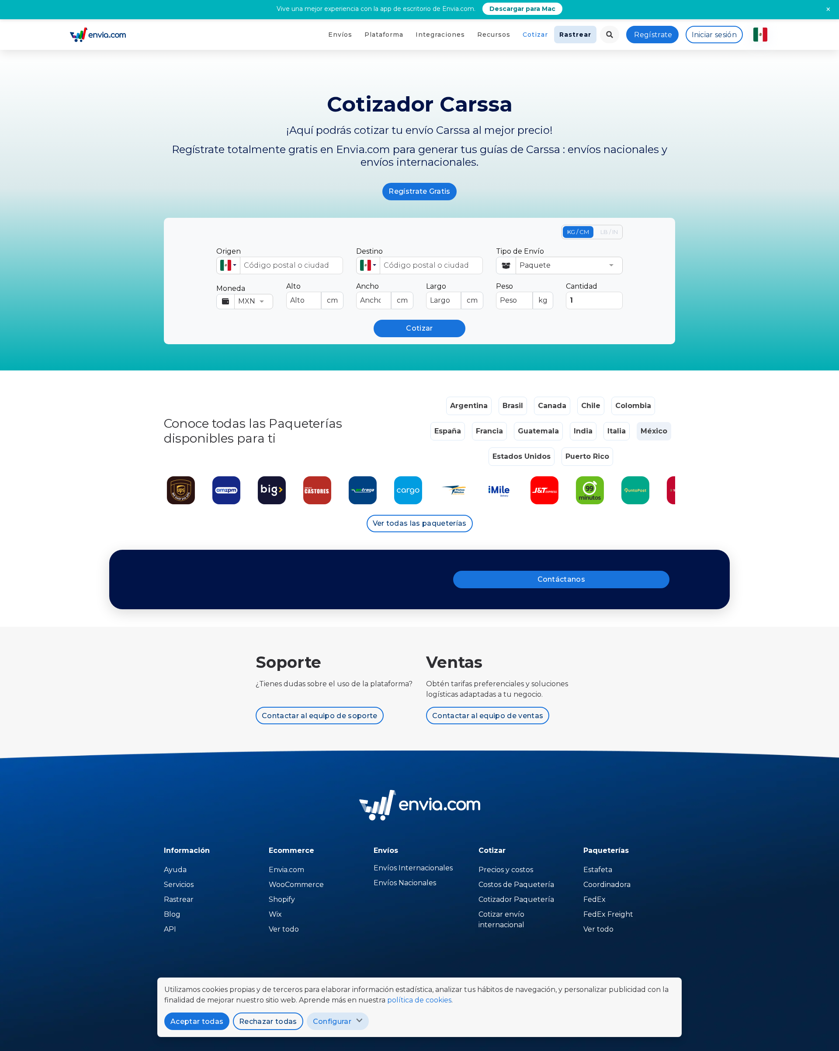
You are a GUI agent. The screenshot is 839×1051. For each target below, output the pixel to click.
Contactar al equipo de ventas (487, 716)
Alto (312, 293)
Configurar (332, 1021)
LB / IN (609, 231)
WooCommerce (296, 884)
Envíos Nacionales (405, 883)
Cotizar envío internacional (501, 919)
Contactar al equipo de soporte (320, 716)
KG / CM (578, 231)
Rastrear (575, 34)
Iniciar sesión (714, 35)
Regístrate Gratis (419, 191)
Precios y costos (505, 870)
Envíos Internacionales (413, 868)
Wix (275, 914)
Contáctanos (561, 579)
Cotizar (535, 34)
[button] (228, 265)
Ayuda (175, 870)
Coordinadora (607, 884)
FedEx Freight (608, 914)
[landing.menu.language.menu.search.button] (609, 34)
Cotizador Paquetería (516, 899)
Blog (172, 914)
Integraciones (440, 34)
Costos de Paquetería (516, 884)
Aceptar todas (196, 1021)
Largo (452, 293)
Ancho (382, 293)
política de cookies (419, 1000)
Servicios (179, 884)
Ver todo (284, 929)
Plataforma (383, 34)
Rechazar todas (268, 1021)
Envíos (340, 34)
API (170, 929)
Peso (522, 293)
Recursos (493, 34)
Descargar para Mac (522, 9)
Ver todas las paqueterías (420, 523)
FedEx (594, 899)
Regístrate (653, 35)
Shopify (282, 899)
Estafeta (597, 870)
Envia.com (286, 870)
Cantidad (581, 286)
